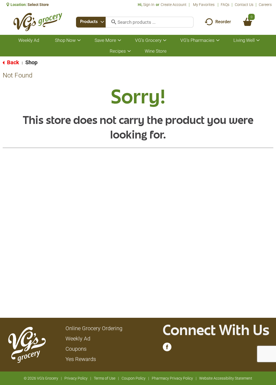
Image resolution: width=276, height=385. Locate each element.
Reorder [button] (223, 21)
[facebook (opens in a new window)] (167, 348)
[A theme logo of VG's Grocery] (37, 22)
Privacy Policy (76, 378)
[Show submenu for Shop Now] (79, 40)
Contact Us (244, 4)
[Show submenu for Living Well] (258, 40)
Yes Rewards (80, 359)
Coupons (76, 349)
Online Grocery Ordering (93, 328)
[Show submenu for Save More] (119, 40)
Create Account (174, 4)
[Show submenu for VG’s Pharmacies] (217, 40)
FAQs (225, 4)
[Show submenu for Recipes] (129, 51)
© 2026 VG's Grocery (41, 378)
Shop (31, 62)
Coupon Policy (134, 378)
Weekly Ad (77, 338)
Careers (265, 4)
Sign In (148, 4)
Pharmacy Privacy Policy (172, 378)
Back (12, 62)
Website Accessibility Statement (225, 378)
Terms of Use (104, 378)
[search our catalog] (112, 22)
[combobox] (91, 22)
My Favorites (204, 4)
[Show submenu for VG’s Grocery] (164, 40)
